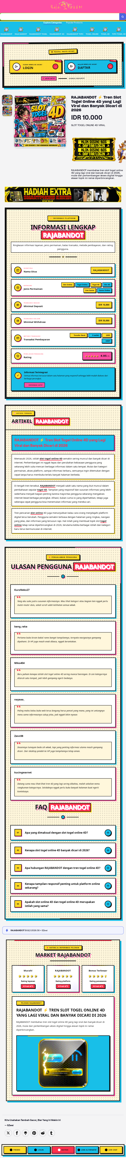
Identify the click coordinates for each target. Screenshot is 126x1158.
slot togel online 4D (51, 458)
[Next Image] (63, 121)
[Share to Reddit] (42, 1132)
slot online (37, 512)
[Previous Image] (16, 121)
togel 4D (42, 489)
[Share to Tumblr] (51, 1132)
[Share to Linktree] (25, 1132)
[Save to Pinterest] (34, 1132)
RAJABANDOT (47, 485)
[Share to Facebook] (17, 1132)
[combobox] (59, 16)
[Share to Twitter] (8, 1132)
